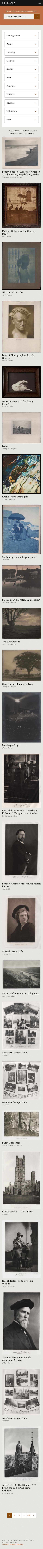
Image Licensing (16, 1544)
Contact (5, 1544)
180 (28, 1515)
